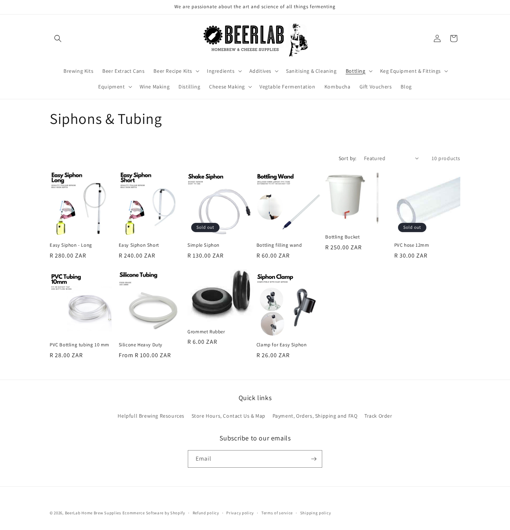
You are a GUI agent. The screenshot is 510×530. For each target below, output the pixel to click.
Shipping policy (315, 512)
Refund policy (206, 512)
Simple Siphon (203, 245)
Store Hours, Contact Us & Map (228, 415)
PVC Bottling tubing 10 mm (79, 345)
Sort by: (348, 158)
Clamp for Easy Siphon (281, 345)
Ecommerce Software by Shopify (153, 512)
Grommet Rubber (206, 332)
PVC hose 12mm (411, 245)
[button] (58, 38)
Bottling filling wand (279, 245)
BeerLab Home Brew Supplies (93, 512)
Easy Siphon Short (139, 245)
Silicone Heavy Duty (140, 345)
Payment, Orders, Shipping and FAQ (315, 415)
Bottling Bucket (342, 237)
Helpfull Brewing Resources (151, 415)
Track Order (378, 415)
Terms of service (277, 512)
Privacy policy (240, 512)
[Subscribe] (313, 459)
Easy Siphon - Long (71, 245)
